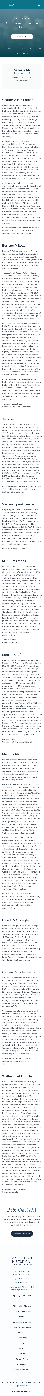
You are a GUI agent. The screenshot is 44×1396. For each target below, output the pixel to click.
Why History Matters (22, 1306)
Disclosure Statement (22, 1370)
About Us (22, 1333)
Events (22, 1317)
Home (5, 49)
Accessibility (22, 1364)
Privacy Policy (22, 1359)
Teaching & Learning (22, 1311)
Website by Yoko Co (22, 1392)
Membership (22, 1338)
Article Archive (14, 49)
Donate (22, 1354)
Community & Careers (22, 1322)
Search (22, 1348)
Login (22, 1343)
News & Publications (22, 1327)
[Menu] (39, 4)
